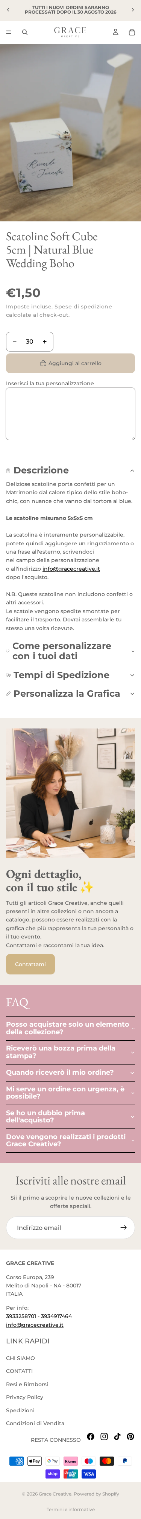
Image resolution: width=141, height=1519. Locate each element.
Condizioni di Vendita (35, 1423)
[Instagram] (104, 1436)
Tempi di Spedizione (61, 674)
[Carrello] (132, 32)
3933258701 (21, 1316)
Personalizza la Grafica (67, 693)
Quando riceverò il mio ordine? (60, 1072)
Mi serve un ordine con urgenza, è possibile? (65, 1093)
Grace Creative (55, 1494)
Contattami (30, 964)
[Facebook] (90, 1436)
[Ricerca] (25, 32)
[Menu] (8, 32)
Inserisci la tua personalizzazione (50, 383)
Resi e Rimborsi (27, 1384)
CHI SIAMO (20, 1358)
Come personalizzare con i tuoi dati (61, 650)
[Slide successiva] (132, 10)
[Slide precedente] (8, 10)
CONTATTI (19, 1371)
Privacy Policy (24, 1397)
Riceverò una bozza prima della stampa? (60, 1052)
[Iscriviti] (124, 1228)
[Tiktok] (117, 1436)
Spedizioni (20, 1410)
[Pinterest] (130, 1436)
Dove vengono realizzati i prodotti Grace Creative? (66, 1141)
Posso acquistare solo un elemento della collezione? (67, 1028)
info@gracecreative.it (71, 568)
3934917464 (56, 1316)
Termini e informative (71, 1509)
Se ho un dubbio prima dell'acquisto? (45, 1117)
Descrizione (41, 470)
